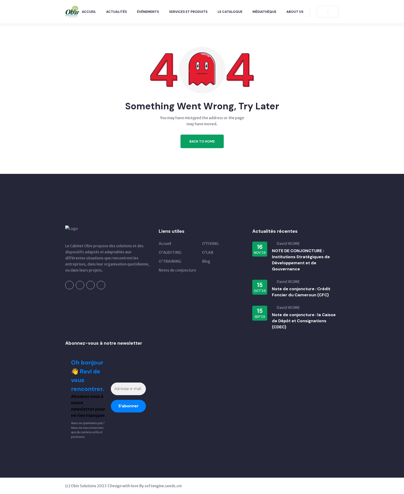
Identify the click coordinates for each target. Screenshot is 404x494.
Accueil (89, 12)
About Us (294, 12)
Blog (206, 261)
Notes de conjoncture (177, 270)
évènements (148, 12)
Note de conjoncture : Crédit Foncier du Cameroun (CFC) (301, 292)
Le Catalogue (230, 12)
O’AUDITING (170, 252)
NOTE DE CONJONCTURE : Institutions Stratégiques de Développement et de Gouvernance (301, 260)
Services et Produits (188, 12)
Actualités (116, 12)
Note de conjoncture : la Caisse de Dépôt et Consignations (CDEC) (304, 321)
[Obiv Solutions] (72, 11)
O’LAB (207, 252)
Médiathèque (264, 12)
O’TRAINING (170, 261)
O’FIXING (210, 243)
